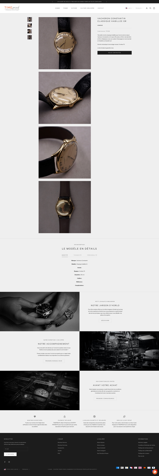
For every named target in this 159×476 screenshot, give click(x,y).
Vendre (60, 450)
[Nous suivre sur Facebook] (5, 462)
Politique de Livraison (143, 453)
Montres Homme (62, 442)
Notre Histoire (100, 442)
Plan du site (141, 456)
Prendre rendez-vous (53, 361)
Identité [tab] (65, 255)
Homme (57, 8)
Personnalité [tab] (92, 255)
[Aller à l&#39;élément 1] (29, 19)
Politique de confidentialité (145, 450)
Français (139, 8)
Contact (101, 8)
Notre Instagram (101, 450)
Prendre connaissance (105, 398)
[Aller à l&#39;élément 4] (29, 37)
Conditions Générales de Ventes (146, 445)
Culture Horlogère (87, 8)
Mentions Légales (142, 442)
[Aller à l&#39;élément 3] (29, 31)
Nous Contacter (101, 448)
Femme (65, 8)
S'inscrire (10, 454)
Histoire (74, 8)
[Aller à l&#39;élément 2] (29, 25)
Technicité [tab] (78, 255)
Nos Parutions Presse (102, 453)
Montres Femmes (62, 445)
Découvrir (105, 320)
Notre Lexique (101, 445)
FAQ (59, 453)
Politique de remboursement (145, 448)
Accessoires (61, 448)
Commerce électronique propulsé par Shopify (82, 469)
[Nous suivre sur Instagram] (9, 462)
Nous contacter (114, 52)
